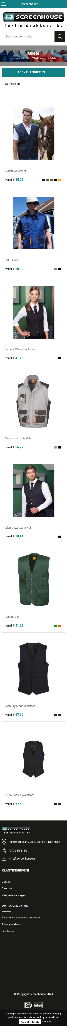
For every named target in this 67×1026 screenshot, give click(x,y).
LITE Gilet (11, 260)
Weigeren (46, 1021)
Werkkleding (39, 58)
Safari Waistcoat (15, 171)
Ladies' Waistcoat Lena (20, 349)
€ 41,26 (14, 358)
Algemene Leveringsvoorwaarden (21, 917)
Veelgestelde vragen (14, 895)
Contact (6, 881)
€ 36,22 (14, 447)
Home (14, 58)
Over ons (7, 888)
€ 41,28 (14, 625)
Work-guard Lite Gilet (18, 438)
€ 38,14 (14, 536)
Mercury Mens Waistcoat (20, 706)
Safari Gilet (12, 616)
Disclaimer (8, 931)
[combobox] (28, 36)
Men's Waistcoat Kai (18, 527)
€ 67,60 (14, 714)
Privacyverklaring (11, 924)
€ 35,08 (14, 179)
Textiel (25, 58)
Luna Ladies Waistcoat (19, 795)
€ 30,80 (14, 269)
